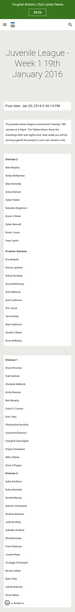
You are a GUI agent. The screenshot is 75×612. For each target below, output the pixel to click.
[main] (37, 63)
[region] (37, 9)
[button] (5, 24)
